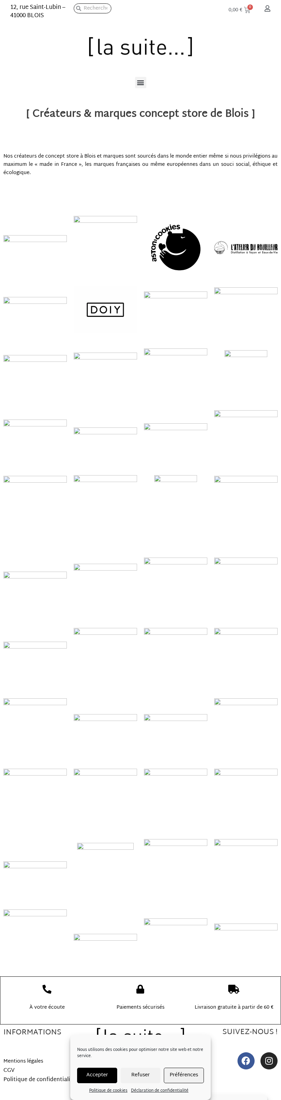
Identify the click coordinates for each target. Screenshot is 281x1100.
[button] (140, 82)
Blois (90, 156)
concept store (61, 156)
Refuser (140, 1075)
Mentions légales (23, 1061)
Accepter (97, 1075)
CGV (9, 1071)
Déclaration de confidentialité (159, 1091)
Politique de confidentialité (39, 1080)
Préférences (184, 1075)
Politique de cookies (108, 1091)
